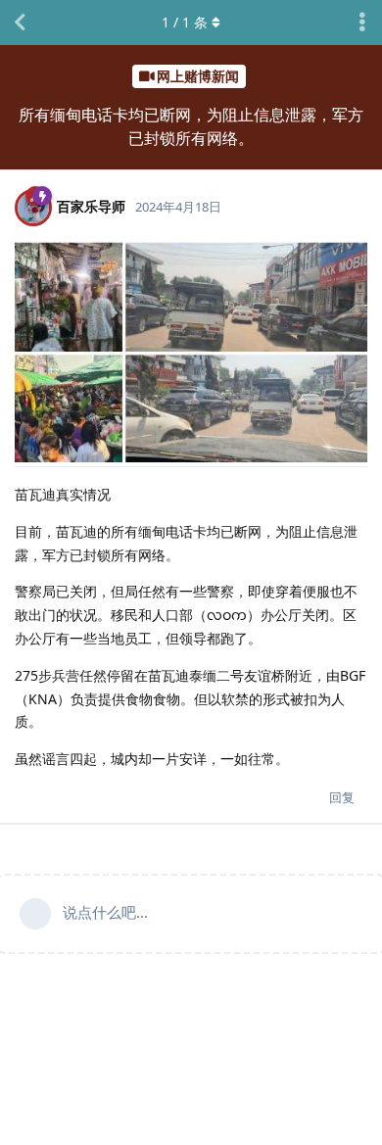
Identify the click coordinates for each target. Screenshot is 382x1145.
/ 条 (185, 22)
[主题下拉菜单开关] (362, 22)
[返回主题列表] (19, 22)
